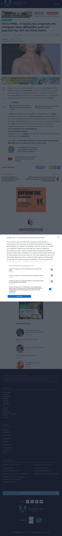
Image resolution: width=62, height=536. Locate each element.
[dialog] (31, 268)
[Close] (58, 237)
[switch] (51, 269)
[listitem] (31, 266)
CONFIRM (19, 296)
